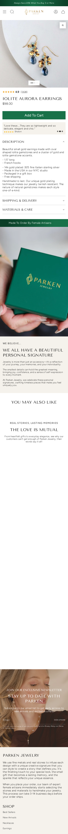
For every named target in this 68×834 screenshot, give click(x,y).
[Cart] (63, 12)
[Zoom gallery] (63, 25)
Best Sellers (9, 812)
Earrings (7, 828)
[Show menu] (4, 12)
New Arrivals (9, 817)
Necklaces (8, 823)
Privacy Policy (50, 726)
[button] (34, 115)
